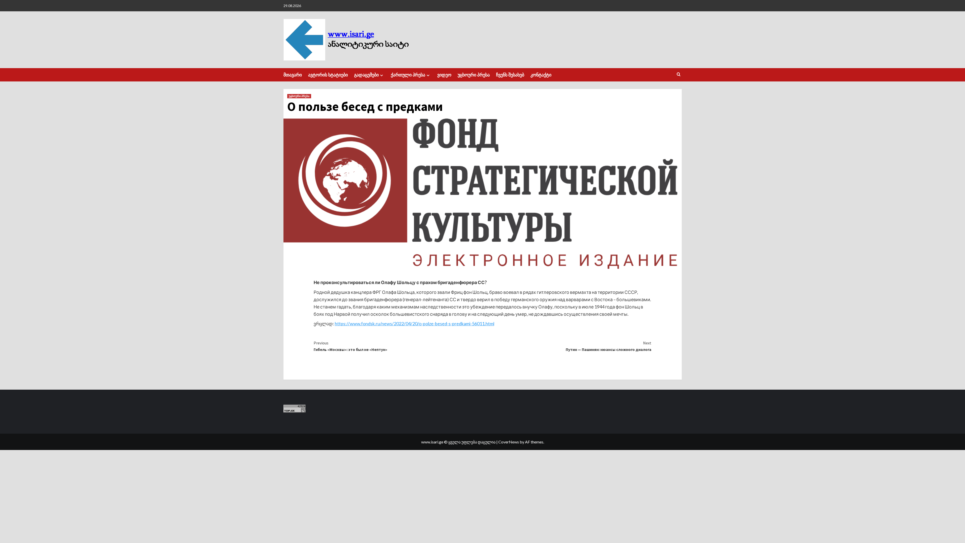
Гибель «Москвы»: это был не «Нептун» (350, 346)
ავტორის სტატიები (328, 75)
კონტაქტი (540, 75)
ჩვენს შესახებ (510, 75)
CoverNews (508, 441)
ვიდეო (444, 75)
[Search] (679, 74)
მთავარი (292, 75)
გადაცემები (366, 75)
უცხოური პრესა (474, 75)
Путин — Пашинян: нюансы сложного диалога (608, 346)
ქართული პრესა (408, 75)
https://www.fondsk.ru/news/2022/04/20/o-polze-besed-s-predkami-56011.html (414, 323)
